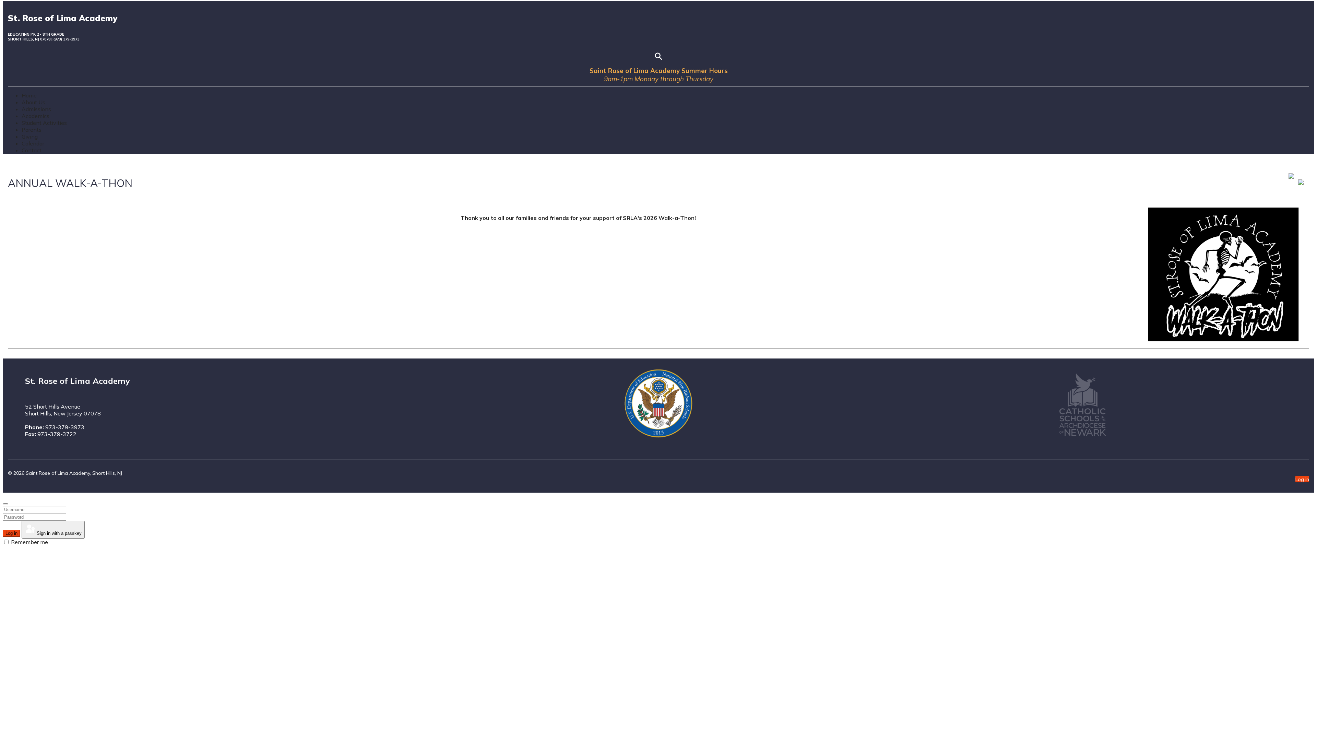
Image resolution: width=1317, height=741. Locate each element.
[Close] (5, 504)
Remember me (29, 542)
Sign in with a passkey (58, 533)
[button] (33, 102)
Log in (1302, 479)
